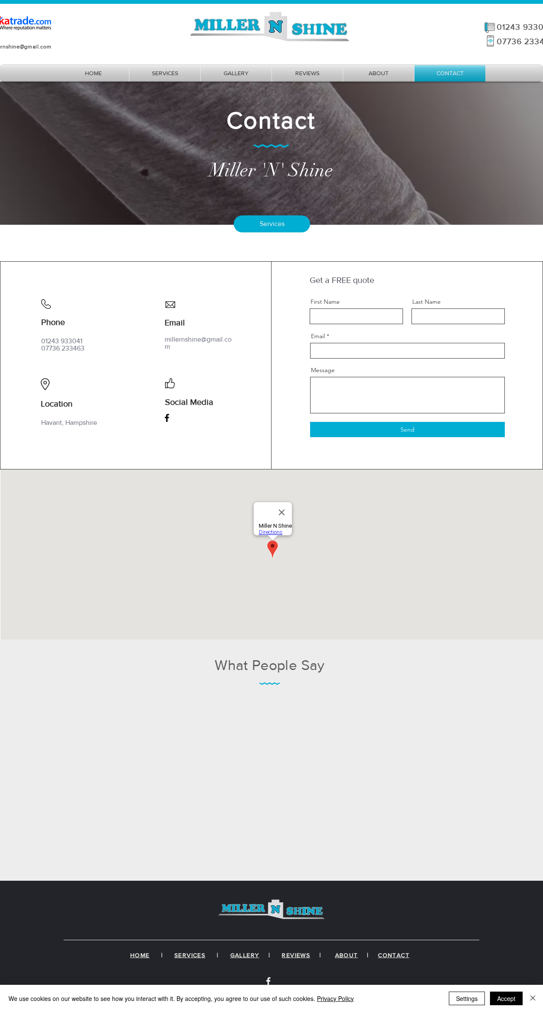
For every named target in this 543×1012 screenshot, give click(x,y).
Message (323, 370)
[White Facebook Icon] (268, 981)
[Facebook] (167, 418)
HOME (140, 955)
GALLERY (245, 955)
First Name (325, 302)
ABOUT (346, 955)
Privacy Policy (335, 998)
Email (318, 336)
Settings (467, 998)
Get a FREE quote (342, 280)
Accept (506, 998)
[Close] (533, 998)
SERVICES (189, 955)
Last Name (426, 302)
